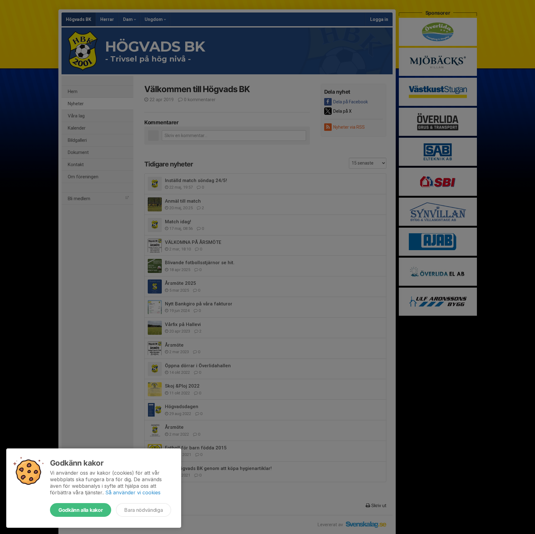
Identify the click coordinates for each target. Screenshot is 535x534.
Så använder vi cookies (133, 492)
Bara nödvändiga (143, 510)
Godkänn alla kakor (80, 510)
